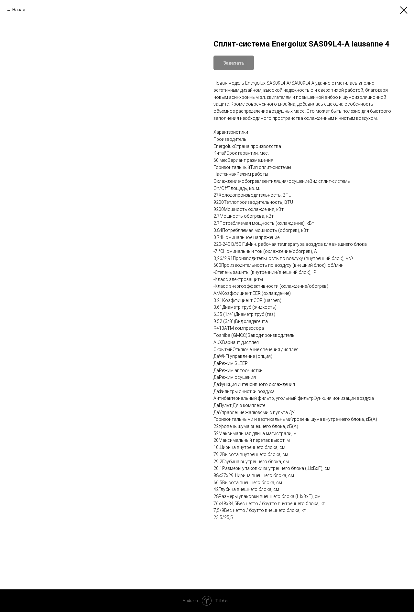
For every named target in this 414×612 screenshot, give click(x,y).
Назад (19, 9)
